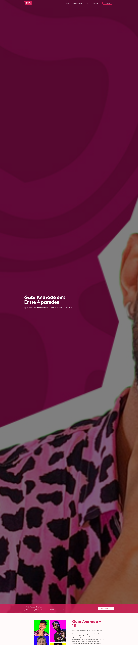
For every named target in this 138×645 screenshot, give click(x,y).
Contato (95, 3)
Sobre (87, 3)
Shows (67, 3)
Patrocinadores (77, 3)
